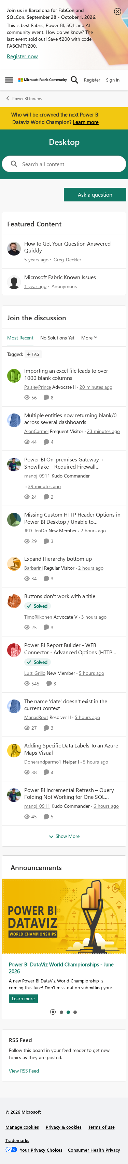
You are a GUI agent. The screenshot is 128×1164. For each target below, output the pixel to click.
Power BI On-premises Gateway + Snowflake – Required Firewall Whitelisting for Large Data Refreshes (68, 463)
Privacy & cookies (64, 1127)
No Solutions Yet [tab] (57, 337)
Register (92, 80)
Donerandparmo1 (42, 761)
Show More (68, 836)
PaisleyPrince (37, 387)
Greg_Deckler (67, 259)
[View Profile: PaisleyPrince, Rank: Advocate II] (14, 376)
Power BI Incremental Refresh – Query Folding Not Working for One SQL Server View (69, 794)
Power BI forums (27, 98)
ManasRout (36, 717)
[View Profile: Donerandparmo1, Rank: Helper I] (14, 750)
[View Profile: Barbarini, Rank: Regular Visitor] (14, 564)
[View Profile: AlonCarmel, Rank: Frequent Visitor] (14, 420)
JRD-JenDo (35, 530)
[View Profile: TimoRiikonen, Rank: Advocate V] (14, 601)
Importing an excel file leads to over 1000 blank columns (66, 374)
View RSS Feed (24, 1070)
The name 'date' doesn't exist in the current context (65, 705)
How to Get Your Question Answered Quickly (67, 247)
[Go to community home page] (42, 80)
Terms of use (101, 1127)
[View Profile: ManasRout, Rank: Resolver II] (14, 706)
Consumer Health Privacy (94, 1150)
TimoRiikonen (38, 617)
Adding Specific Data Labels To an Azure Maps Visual (71, 749)
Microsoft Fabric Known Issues (60, 277)
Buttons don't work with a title (59, 596)
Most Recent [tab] (20, 337)
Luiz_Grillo (34, 673)
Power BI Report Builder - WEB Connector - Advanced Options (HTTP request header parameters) (68, 649)
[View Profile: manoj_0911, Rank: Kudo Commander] (14, 464)
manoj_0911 (37, 475)
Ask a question (95, 194)
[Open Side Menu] (9, 80)
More (87, 337)
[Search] (74, 80)
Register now (22, 56)
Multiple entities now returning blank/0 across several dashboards (70, 419)
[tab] (61, 1011)
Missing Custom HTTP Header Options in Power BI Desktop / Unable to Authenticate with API (72, 518)
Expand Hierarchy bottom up (58, 558)
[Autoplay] (52, 1011)
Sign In (112, 80)
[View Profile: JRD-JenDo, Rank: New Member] (14, 520)
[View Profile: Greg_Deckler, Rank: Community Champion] (14, 249)
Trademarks (17, 1140)
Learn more (86, 122)
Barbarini (33, 568)
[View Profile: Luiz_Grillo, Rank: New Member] (14, 650)
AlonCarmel (36, 431)
